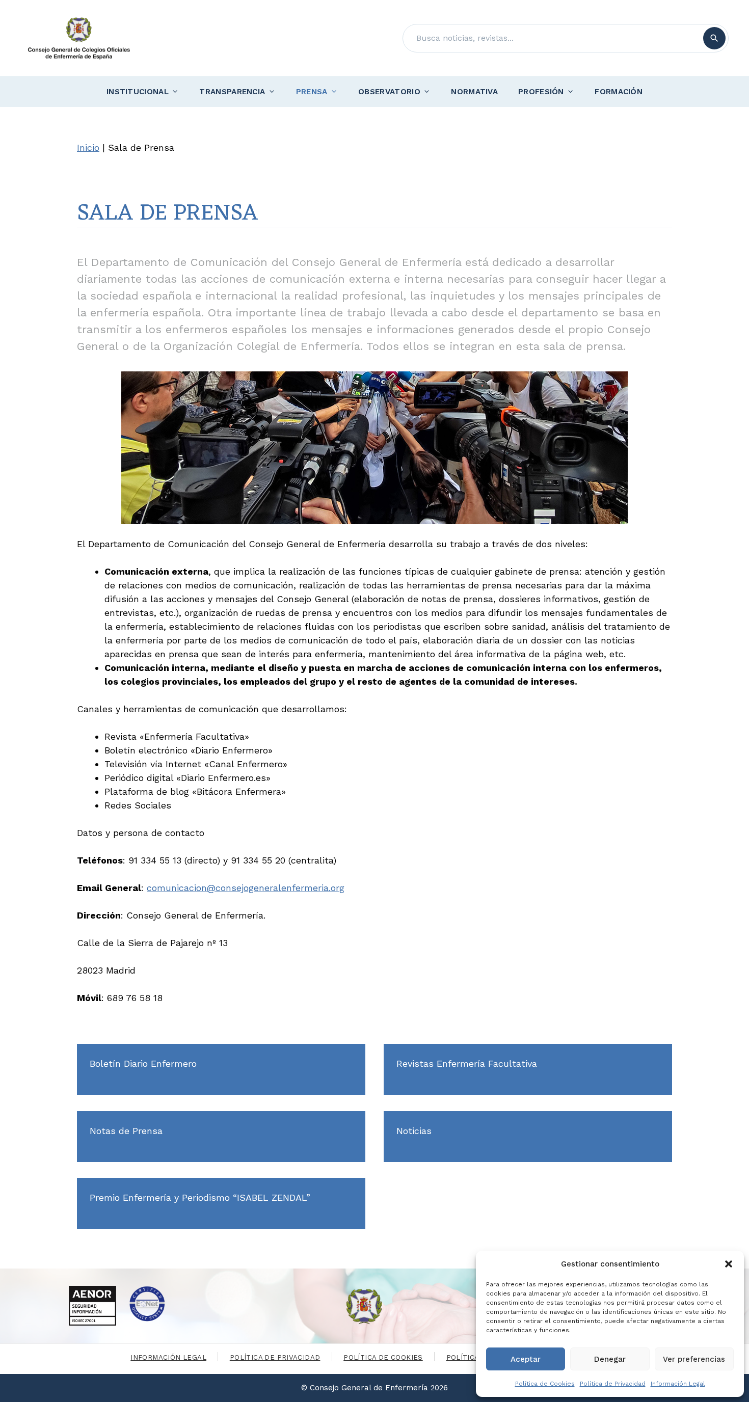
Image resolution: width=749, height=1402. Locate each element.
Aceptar (526, 1359)
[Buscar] (714, 38)
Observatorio (389, 91)
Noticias (414, 1130)
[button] (729, 1264)
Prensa (312, 91)
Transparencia (232, 91)
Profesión (541, 91)
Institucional (137, 91)
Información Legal (678, 1383)
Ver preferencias (694, 1359)
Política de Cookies (545, 1383)
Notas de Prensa (126, 1130)
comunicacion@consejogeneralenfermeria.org (245, 887)
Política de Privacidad (613, 1383)
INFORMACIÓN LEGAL (168, 1357)
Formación (619, 91)
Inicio (88, 147)
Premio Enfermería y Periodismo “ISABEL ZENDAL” (200, 1197)
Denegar (610, 1359)
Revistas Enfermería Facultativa (466, 1063)
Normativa (474, 91)
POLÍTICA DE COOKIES (382, 1357)
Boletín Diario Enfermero (143, 1063)
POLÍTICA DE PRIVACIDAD (275, 1357)
